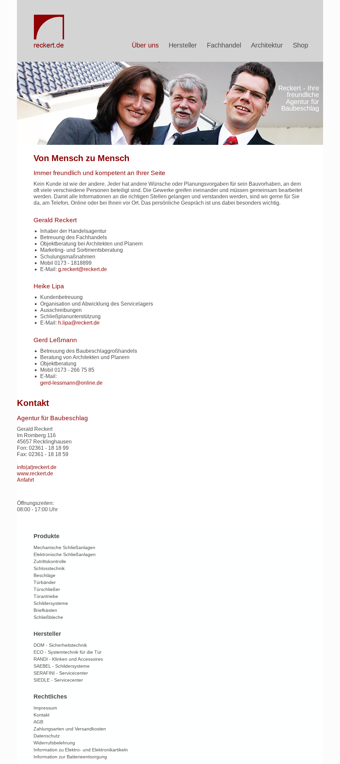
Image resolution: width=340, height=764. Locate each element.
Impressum (45, 708)
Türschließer (47, 589)
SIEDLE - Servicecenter (58, 680)
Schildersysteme (51, 603)
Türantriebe (46, 596)
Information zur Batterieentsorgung (70, 756)
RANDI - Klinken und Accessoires (68, 659)
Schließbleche (48, 617)
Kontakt (41, 714)
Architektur (267, 45)
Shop (300, 45)
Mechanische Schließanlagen (64, 547)
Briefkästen (45, 610)
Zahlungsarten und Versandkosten (70, 728)
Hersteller (183, 45)
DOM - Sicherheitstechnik (60, 645)
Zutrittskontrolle (50, 561)
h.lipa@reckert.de (79, 323)
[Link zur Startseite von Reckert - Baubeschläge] (49, 46)
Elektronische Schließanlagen (65, 554)
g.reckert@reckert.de (82, 269)
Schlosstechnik (49, 568)
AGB (38, 721)
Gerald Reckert (55, 220)
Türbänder (45, 582)
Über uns (145, 45)
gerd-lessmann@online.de (71, 383)
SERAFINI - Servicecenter (61, 673)
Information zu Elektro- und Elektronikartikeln (81, 749)
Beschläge (44, 575)
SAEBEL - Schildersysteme (62, 666)
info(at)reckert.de (36, 467)
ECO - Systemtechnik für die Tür (68, 652)
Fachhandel (224, 45)
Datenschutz (47, 735)
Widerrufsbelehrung (54, 742)
